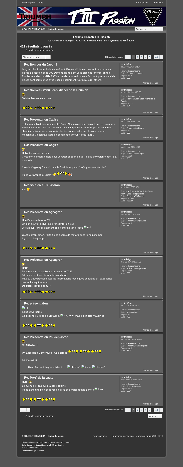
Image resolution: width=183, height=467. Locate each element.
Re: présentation (36, 303)
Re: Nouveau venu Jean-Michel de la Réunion (56, 90)
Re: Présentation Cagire (41, 119)
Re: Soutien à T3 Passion (42, 185)
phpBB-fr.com (36, 447)
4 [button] (145, 57)
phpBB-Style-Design (55, 445)
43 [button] (156, 57)
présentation (132, 312)
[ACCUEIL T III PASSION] (91, 13)
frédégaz (128, 64)
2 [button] (137, 57)
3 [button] (141, 57)
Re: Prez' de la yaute (38, 377)
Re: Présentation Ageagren (43, 212)
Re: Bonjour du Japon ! (40, 64)
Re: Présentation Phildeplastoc (46, 337)
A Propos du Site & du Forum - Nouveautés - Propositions (137, 192)
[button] (128, 57)
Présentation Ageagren (136, 221)
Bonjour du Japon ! (135, 73)
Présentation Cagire (135, 128)
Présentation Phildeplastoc (138, 346)
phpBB (37, 442)
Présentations (134, 71)
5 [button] (149, 57)
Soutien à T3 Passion (136, 196)
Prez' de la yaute (134, 386)
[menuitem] (39, 2)
